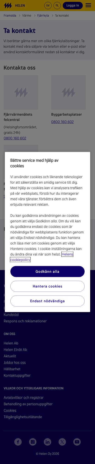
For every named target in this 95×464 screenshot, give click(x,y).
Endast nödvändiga (47, 301)
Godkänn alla (47, 271)
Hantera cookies (47, 286)
